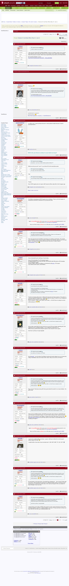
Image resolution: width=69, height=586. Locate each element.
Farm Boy (3, 141)
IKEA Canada (3, 158)
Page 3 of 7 (46, 34)
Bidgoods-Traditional (5, 129)
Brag (48, 8)
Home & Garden (49, 5)
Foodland (3, 144)
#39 (66, 312)
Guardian (3, 150)
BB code (30, 533)
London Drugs (3, 166)
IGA (2, 157)
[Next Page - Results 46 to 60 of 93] (63, 34)
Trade (64, 8)
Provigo (2, 190)
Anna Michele (31, 462)
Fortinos (2, 145)
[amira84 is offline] (20, 290)
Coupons (18, 5)
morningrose (20, 315)
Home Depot (3, 153)
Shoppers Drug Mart (5, 201)
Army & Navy (3, 126)
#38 (66, 280)
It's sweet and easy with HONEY (51, 222)
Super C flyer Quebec (5, 206)
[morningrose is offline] (20, 324)
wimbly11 (20, 85)
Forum (8, 8)
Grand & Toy (3, 148)
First (51, 34)
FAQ (3, 10)
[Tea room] (56, 5)
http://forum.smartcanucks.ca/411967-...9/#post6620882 (40, 57)
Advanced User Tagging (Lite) (27, 571)
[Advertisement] (38, 77)
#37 (66, 254)
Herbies (2, 151)
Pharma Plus (3, 186)
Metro (2, 173)
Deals (9, 5)
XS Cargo (3, 220)
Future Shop (3, 146)
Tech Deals (13, 5)
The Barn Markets (4, 207)
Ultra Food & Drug (4, 214)
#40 (66, 347)
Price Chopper (4, 187)
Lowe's (2, 168)
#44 (66, 467)
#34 (66, 157)
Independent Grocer (5, 159)
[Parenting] (62, 5)
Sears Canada (4, 200)
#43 (66, 435)
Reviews (40, 5)
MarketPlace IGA (4, 171)
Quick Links (27, 10)
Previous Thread (37, 523)
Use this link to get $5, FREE (58, 224)
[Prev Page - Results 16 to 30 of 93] (53, 34)
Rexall (2, 195)
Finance (36, 5)
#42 (66, 402)
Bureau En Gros (4, 131)
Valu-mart (3, 218)
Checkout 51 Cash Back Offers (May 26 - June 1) (29, 38)
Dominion (3, 137)
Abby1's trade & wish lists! (33, 190)
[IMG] (30, 535)
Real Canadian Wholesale (6, 194)
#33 (66, 120)
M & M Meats (3, 169)
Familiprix (3, 140)
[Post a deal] (65, 5)
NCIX (2, 178)
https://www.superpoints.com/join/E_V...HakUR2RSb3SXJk (39, 115)
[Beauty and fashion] (58, 5)
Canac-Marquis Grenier (5, 132)
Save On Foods (4, 199)
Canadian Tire (3, 134)
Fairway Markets (4, 139)
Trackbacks (31, 539)
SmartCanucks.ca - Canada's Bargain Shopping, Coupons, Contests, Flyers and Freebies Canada (44, 548)
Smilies (30, 534)
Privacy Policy (63, 548)
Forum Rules (30, 543)
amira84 (20, 283)
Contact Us (27, 548)
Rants (43, 5)
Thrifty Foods (3, 211)
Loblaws (2, 164)
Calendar (7, 10)
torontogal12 (31, 65)
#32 (66, 82)
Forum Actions (20, 10)
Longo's (2, 167)
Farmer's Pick (3, 142)
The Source (3, 210)
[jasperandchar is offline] (20, 131)
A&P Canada (3, 125)
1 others (39, 424)
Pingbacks (16, 540)
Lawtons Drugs (4, 162)
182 (63, 38)
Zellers (2, 222)
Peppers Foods (4, 184)
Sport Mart (3, 203)
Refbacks (16, 541)
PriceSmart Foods (4, 188)
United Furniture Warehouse (4, 217)
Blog (3, 8)
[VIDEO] (30, 536)
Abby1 (20, 160)
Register (65, 2)
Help (61, 2)
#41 (66, 375)
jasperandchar (20, 123)
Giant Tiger (3, 147)
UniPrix (2, 215)
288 (20, 143)
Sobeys (2, 202)
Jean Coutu (3, 160)
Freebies (27, 5)
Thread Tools (63, 41)
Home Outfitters (4, 155)
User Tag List (16, 31)
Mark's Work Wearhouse (6, 170)
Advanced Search (62, 10)
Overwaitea (3, 180)
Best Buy (3, 128)
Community (12, 10)
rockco (21, 46)
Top (38, 8)
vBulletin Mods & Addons (36, 571)
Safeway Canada (4, 198)
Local (55, 8)
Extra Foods (3, 138)
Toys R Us (3, 212)
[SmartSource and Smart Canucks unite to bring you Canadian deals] (6, 117)
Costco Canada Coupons (6, 136)
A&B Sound (3, 124)
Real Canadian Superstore (6, 193)
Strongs (2, 205)
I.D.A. (2, 156)
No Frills (2, 179)
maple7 (21, 231)
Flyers (22, 5)
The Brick (3, 209)
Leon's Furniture (4, 163)
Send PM (57, 155)
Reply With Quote (64, 155)
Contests (32, 5)
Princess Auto (4, 189)
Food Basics (3, 143)
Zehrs (2, 221)
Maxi (2, 172)
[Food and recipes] (60, 5)
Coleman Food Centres (5, 135)
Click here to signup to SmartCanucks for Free (21, 71)
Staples (2, 204)
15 (20, 103)
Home (6, 5)
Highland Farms (4, 152)
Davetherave (37, 65)
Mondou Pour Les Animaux (6, 175)
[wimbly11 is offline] (20, 93)
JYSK (2, 161)
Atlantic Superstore (5, 127)
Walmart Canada (4, 219)
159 (20, 211)
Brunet (2, 130)
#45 (66, 493)
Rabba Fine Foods (4, 192)
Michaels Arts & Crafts (5, 174)
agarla (30, 397)
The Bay (2, 208)
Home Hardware (4, 154)
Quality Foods (4, 191)
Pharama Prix (3, 185)
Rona (2, 196)
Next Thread (44, 523)
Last (65, 34)
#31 (66, 43)
